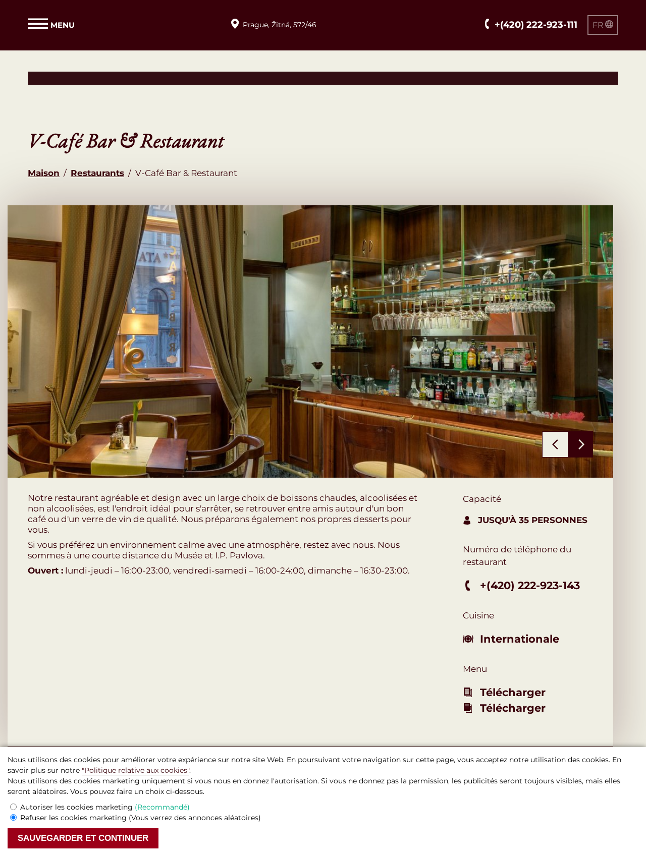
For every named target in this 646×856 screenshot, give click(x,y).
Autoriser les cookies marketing (105, 807)
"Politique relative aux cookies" (135, 770)
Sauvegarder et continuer (83, 838)
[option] (310, 341)
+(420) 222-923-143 (530, 585)
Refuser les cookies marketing (140, 817)
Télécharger (513, 692)
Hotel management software (90, 78)
